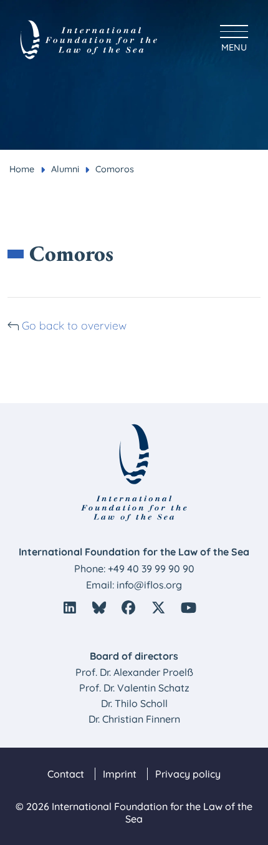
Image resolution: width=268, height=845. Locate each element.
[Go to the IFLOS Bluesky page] (99, 608)
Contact (65, 774)
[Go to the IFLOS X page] (158, 608)
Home (21, 169)
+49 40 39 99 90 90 (151, 568)
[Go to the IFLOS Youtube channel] (188, 608)
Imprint (119, 774)
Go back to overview (74, 325)
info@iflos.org (149, 585)
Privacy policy (188, 774)
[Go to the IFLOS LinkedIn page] (69, 608)
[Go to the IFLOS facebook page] (128, 608)
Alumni (65, 169)
